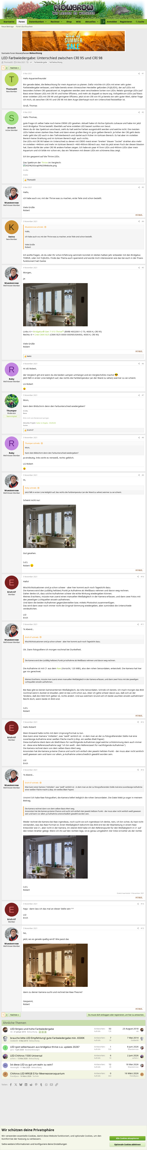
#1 (143, 73)
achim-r (13, 1058)
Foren (22, 21)
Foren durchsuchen (24, 26)
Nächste (13, 68)
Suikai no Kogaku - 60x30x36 (46, 423)
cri (31, 62)
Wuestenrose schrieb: (34, 227)
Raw (59, 668)
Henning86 (14, 1067)
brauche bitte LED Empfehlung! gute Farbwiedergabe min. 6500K (47, 1038)
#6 (143, 363)
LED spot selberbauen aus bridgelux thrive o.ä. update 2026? (44, 1046)
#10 (142, 576)
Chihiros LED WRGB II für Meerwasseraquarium (37, 1073)
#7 (143, 395)
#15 (142, 928)
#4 (143, 221)
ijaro (12, 1049)
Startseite (9, 21)
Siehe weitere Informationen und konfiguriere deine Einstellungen (34, 1144)
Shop (69, 21)
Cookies (32, 1135)
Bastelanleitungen (32, 1049)
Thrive (44, 162)
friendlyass (14, 1076)
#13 (142, 770)
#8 (143, 437)
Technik (36, 1076)
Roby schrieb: (30, 488)
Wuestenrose (133, 1049)
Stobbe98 (14, 1041)
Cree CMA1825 (41, 334)
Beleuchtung (32, 1032)
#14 (142, 904)
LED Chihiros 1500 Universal (26, 1055)
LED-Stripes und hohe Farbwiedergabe (32, 1028)
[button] (38, 21)
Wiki (78, 21)
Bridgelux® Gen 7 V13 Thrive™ (48, 331)
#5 (143, 267)
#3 (143, 187)
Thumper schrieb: (32, 443)
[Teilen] (139, 73)
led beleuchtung (56, 62)
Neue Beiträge (7, 26)
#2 (143, 112)
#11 (142, 624)
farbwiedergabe (40, 62)
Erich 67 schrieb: (32, 637)
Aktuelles (90, 21)
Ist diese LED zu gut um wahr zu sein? (31, 1064)
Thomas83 (8, 62)
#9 (143, 475)
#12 (142, 722)
